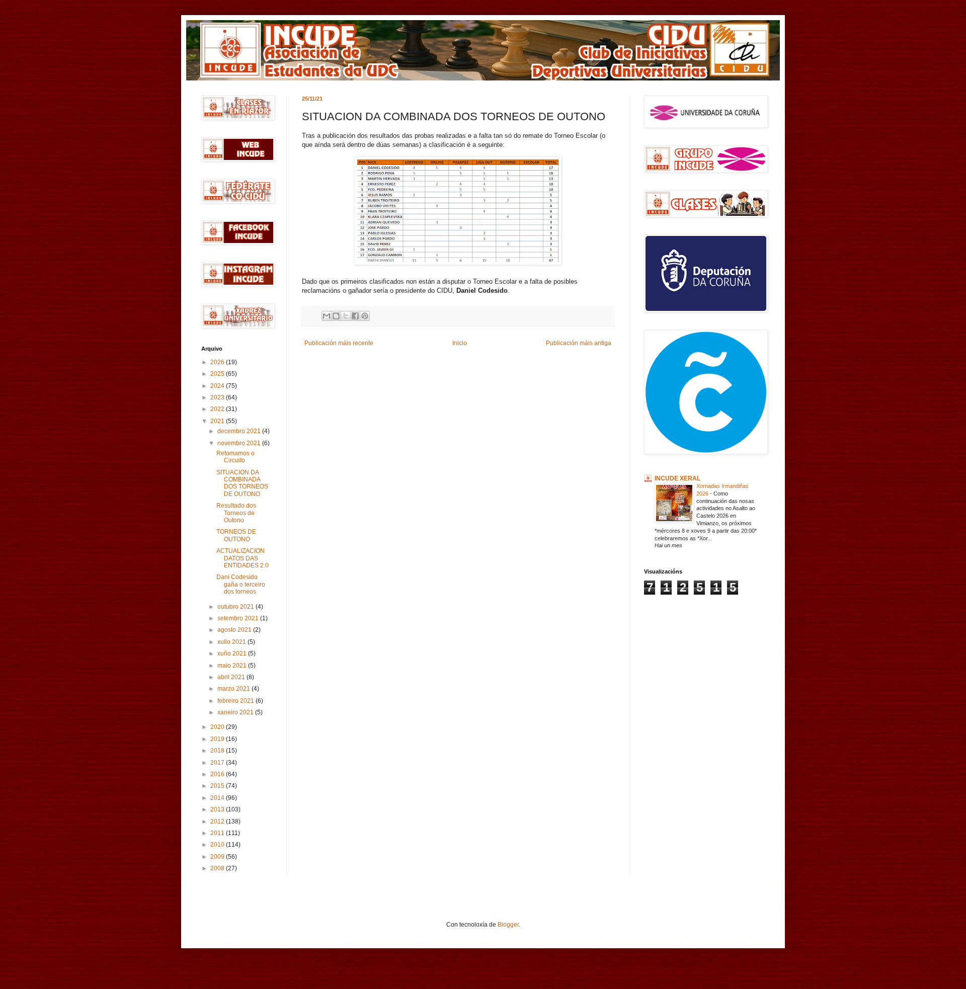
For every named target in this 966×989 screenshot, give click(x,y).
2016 (218, 774)
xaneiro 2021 (236, 712)
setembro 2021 (238, 618)
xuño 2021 (232, 653)
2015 (218, 785)
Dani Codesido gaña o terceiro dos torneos (240, 584)
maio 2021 (232, 665)
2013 (218, 809)
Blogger (508, 924)
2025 (218, 373)
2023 (218, 397)
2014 (218, 797)
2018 (218, 750)
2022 (218, 409)
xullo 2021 (232, 641)
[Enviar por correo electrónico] (326, 316)
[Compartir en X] (346, 316)
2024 (218, 385)
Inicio (459, 343)
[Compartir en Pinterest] (365, 316)
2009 (218, 856)
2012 (218, 821)
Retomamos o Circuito (235, 457)
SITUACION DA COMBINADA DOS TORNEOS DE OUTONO (242, 483)
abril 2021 (232, 677)
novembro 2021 (239, 443)
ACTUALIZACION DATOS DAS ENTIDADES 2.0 (242, 558)
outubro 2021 (236, 606)
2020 (218, 726)
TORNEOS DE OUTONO (236, 535)
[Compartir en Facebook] (355, 316)
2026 (218, 362)
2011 (218, 833)
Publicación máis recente (338, 343)
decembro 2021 (239, 431)
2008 (218, 868)
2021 (218, 421)
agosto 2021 (235, 629)
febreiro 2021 (236, 700)
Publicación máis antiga (578, 343)
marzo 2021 (234, 688)
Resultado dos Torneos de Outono (236, 513)
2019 (218, 739)
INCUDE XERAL (677, 478)
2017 (218, 762)
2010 (218, 844)
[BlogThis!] (336, 316)
